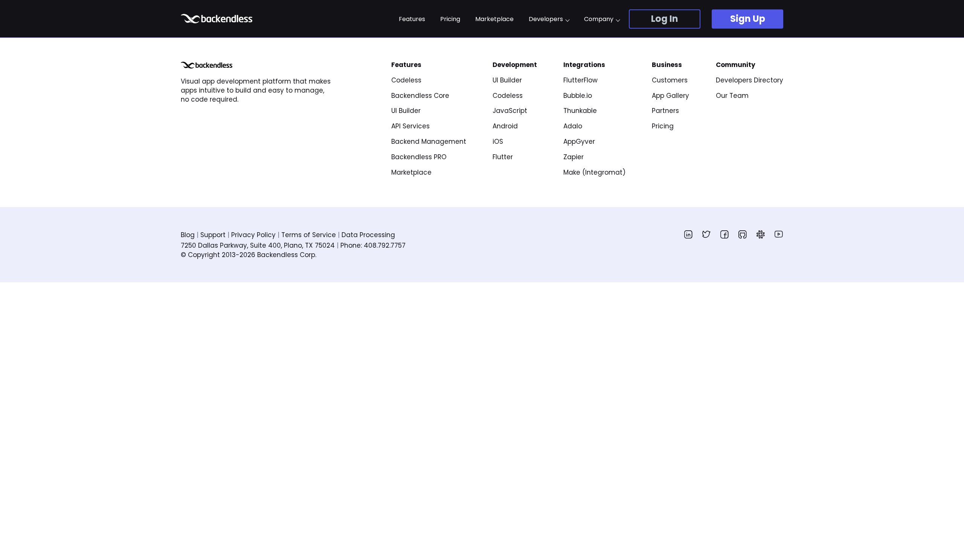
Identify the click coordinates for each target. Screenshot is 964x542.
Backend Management (428, 141)
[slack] (760, 234)
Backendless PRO (419, 156)
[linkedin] (688, 234)
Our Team (732, 95)
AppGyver (579, 141)
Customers (670, 80)
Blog (188, 234)
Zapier (573, 156)
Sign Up (747, 18)
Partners (665, 110)
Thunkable (580, 110)
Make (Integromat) (594, 172)
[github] (742, 234)
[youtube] (778, 234)
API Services (410, 126)
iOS (498, 141)
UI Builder (406, 110)
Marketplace (494, 19)
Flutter (503, 156)
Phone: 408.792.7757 (373, 245)
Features (412, 19)
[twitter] (706, 234)
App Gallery (670, 95)
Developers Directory (749, 80)
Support (213, 234)
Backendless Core (420, 95)
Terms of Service (308, 234)
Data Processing (368, 234)
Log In (664, 18)
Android (505, 126)
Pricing (450, 19)
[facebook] (724, 234)
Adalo (572, 126)
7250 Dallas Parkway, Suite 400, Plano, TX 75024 (258, 245)
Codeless (406, 80)
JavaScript (510, 110)
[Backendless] (206, 65)
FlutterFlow (580, 80)
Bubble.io (577, 95)
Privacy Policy (253, 234)
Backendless (217, 18)
